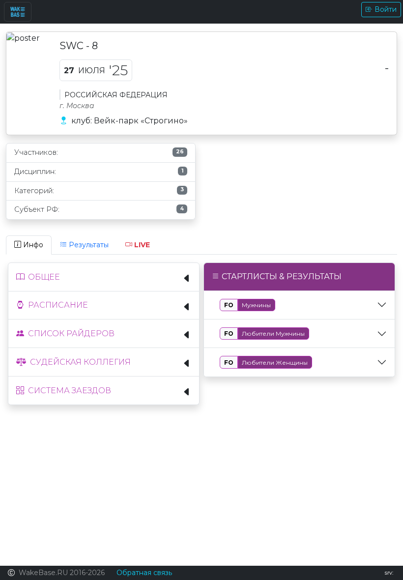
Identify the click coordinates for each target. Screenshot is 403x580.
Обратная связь (144, 572)
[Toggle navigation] (17, 12)
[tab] (29, 245)
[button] (103, 277)
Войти (385, 9)
